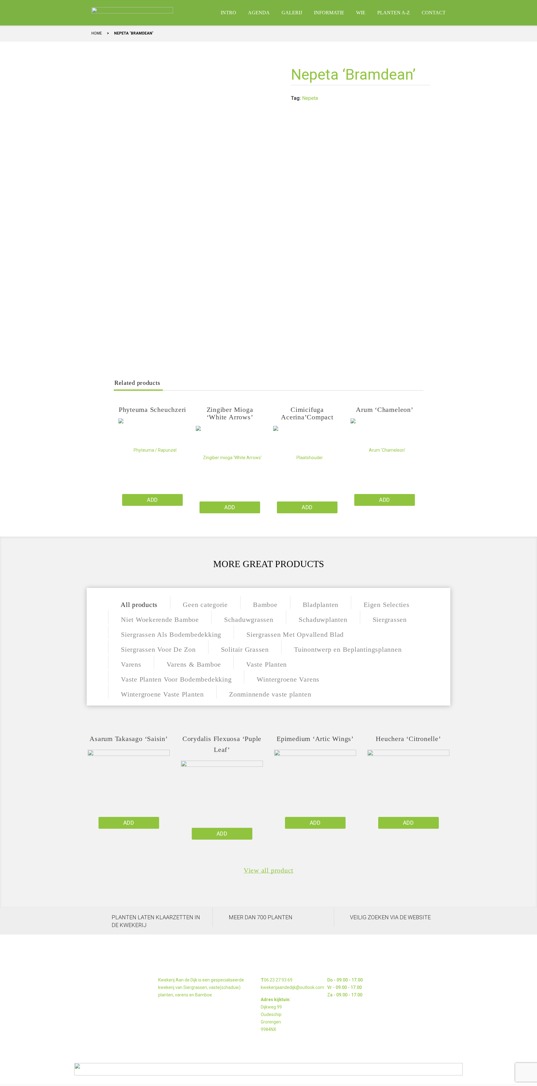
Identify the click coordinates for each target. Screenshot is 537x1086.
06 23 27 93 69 (278, 979)
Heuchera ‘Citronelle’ (408, 739)
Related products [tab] (137, 382)
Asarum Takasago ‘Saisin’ (129, 739)
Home (96, 33)
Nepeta (310, 98)
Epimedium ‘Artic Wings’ (315, 739)
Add (152, 499)
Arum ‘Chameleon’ (384, 409)
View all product (268, 870)
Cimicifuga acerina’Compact (307, 413)
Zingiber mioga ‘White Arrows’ (230, 413)
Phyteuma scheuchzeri (152, 409)
